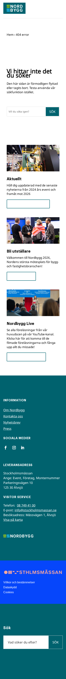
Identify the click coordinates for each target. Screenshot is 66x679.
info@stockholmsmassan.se (35, 510)
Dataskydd (10, 587)
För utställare (21, 276)
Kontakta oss (13, 416)
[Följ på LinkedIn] (22, 447)
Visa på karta (13, 520)
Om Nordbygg (14, 410)
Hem (10, 35)
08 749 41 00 (26, 505)
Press (7, 428)
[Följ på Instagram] (14, 447)
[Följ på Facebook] (5, 447)
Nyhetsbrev (11, 422)
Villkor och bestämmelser (19, 582)
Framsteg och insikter (28, 203)
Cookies (8, 592)
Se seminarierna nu (26, 356)
